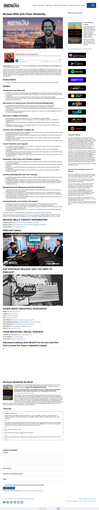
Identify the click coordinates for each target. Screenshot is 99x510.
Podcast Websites (29, 498)
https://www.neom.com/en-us (14, 311)
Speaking (49, 5)
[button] (91, 5)
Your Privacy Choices (52, 508)
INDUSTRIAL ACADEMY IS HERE (78, 150)
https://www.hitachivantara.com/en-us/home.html (22, 319)
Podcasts (41, 5)
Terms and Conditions (71, 501)
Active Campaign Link (17, 336)
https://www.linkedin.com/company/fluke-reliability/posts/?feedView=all (30, 224)
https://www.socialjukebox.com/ (18, 338)
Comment (5, 452)
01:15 (5, 430)
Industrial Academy (60, 5)
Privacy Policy (83, 501)
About (35, 5)
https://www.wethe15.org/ (14, 328)
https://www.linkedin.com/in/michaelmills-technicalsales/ (26, 222)
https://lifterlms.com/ (27, 334)
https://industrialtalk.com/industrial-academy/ (23, 324)
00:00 (5, 420)
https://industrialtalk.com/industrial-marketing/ (29, 322)
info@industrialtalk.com (89, 498)
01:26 (5, 438)
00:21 (5, 427)
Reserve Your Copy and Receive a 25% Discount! (80, 49)
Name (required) (7, 468)
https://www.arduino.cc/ (13, 315)
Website (5, 479)
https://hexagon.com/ (13, 313)
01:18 (5, 434)
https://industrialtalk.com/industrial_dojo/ (20, 326)
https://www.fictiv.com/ (11, 317)
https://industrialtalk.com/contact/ (76, 201)
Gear (83, 5)
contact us (31, 212)
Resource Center (74, 5)
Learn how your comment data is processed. (32, 490)
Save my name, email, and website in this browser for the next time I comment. (24, 485)
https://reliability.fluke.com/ (19, 226)
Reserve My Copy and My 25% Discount (24, 393)
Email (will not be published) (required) (13, 473)
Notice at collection (43, 508)
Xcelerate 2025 (19, 65)
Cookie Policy (92, 501)
